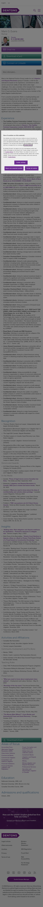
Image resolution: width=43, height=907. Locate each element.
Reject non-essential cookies (14, 168)
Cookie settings (21, 162)
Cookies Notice (28, 145)
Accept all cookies (31, 168)
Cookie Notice (12, 157)
